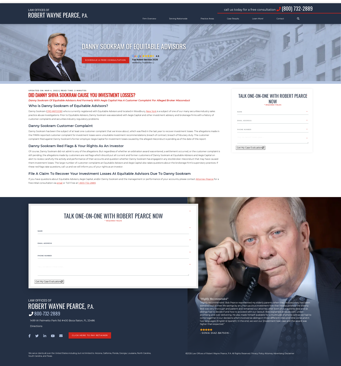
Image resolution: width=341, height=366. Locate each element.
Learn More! (257, 19)
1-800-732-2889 (87, 183)
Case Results (233, 19)
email (59, 183)
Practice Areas (207, 19)
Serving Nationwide (178, 19)
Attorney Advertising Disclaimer (279, 353)
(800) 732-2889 (297, 8)
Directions (36, 326)
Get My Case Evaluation (249, 147)
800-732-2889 (47, 313)
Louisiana (132, 353)
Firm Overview (149, 19)
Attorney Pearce (205, 179)
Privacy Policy (257, 353)
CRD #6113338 (54, 111)
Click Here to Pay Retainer (90, 335)
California (107, 353)
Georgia (123, 353)
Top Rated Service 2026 (145, 59)
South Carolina (35, 356)
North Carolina (144, 353)
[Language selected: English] (170, 1)
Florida (115, 353)
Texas (49, 356)
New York (151, 111)
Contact (280, 19)
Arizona (98, 353)
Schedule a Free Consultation (105, 60)
